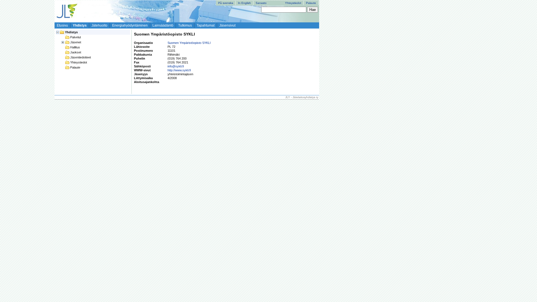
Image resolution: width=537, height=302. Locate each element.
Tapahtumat (206, 25)
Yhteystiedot (293, 2)
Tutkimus (185, 25)
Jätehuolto (99, 25)
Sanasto (261, 2)
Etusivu (62, 25)
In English (244, 2)
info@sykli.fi (176, 66)
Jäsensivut (227, 25)
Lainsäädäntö (162, 25)
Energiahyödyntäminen (130, 25)
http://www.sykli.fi (179, 70)
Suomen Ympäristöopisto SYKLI (189, 42)
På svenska (225, 2)
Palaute (311, 2)
